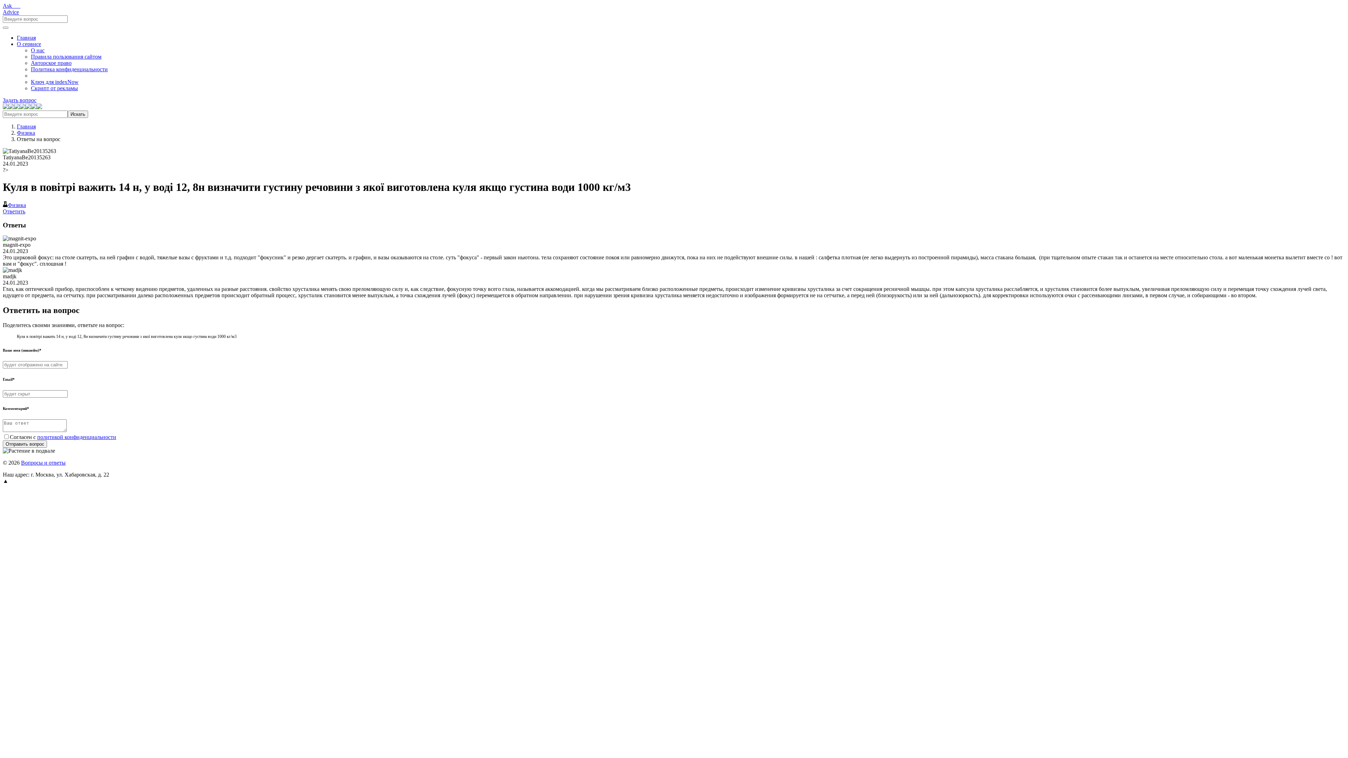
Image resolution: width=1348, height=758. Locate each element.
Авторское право (51, 63)
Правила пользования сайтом (66, 57)
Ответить (14, 211)
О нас (38, 50)
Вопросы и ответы (43, 463)
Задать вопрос (20, 100)
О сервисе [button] (29, 44)
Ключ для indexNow (55, 82)
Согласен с (63, 437)
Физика (26, 133)
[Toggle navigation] (5, 28)
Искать (78, 114)
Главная (26, 38)
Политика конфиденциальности (69, 69)
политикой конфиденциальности (76, 437)
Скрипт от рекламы (54, 88)
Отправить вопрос (25, 444)
